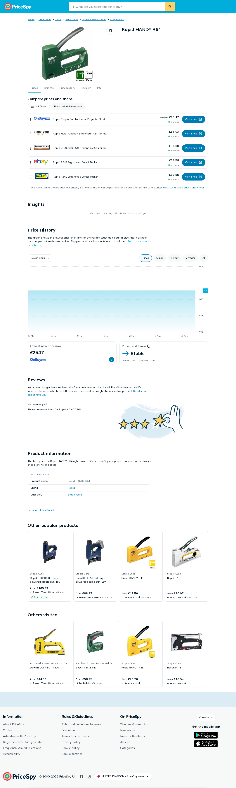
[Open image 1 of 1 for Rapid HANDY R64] (67, 54)
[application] (118, 301)
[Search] (170, 6)
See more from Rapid (41, 510)
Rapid (71, 487)
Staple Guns (117, 19)
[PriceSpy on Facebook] (81, 776)
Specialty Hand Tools (94, 19)
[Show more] (31, 119)
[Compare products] (110, 31)
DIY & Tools (45, 19)
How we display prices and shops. (184, 187)
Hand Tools (71, 19)
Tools (58, 19)
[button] (39, 106)
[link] (49, 566)
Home (31, 19)
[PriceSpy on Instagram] (88, 776)
